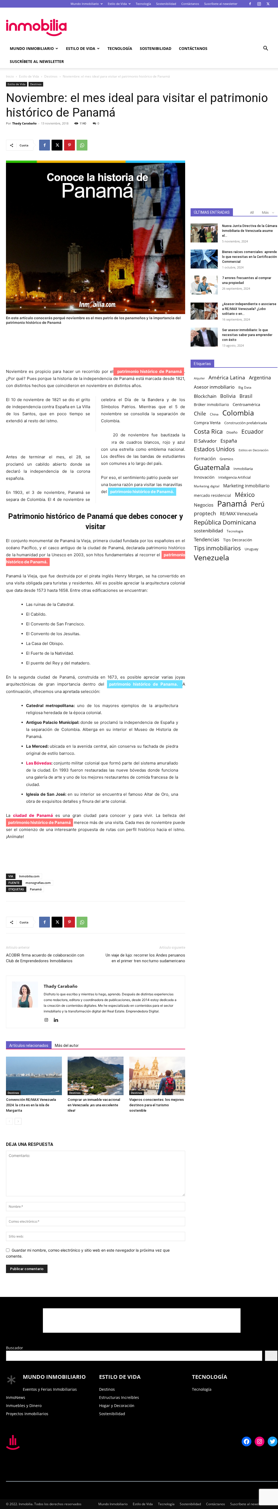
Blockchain (205, 396)
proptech (205, 513)
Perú (257, 504)
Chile (200, 414)
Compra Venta (207, 422)
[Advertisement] (173, 27)
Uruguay (251, 548)
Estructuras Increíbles (119, 1397)
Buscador (14, 1347)
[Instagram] (259, 4)
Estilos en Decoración (253, 450)
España (228, 441)
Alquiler (199, 378)
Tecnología (143, 4)
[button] (265, 49)
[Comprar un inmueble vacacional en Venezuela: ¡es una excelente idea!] (96, 1076)
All (252, 212)
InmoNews (15, 1397)
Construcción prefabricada (245, 422)
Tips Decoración (237, 539)
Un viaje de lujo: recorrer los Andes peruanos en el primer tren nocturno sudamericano (145, 958)
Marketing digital (206, 486)
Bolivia (228, 396)
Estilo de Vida (117, 4)
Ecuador (252, 431)
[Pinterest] (69, 145)
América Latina (226, 378)
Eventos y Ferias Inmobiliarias (50, 1389)
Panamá (36, 889)
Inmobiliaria (243, 468)
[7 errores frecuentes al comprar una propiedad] (204, 285)
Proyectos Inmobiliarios (27, 1413)
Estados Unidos (214, 449)
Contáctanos (190, 4)
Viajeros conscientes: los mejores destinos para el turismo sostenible (156, 1105)
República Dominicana (225, 522)
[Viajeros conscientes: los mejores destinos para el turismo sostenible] (157, 1076)
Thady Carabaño (24, 123)
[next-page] (18, 1121)
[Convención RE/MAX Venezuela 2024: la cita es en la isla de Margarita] (34, 1076)
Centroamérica (246, 404)
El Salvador (205, 441)
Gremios (226, 459)
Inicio (10, 76)
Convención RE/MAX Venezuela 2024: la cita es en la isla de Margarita (31, 1105)
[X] (268, 4)
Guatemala (212, 467)
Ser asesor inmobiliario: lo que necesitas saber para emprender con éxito (247, 335)
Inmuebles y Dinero (24, 1405)
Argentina (260, 378)
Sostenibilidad (166, 4)
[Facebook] (250, 4)
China (214, 414)
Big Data (244, 387)
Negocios (203, 505)
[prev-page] (9, 1121)
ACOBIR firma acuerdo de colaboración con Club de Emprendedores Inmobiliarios (45, 958)
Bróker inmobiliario (211, 404)
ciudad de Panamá (33, 815)
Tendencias (206, 539)
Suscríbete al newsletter (220, 4)
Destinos (51, 76)
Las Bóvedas (38, 763)
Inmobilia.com (29, 876)
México (245, 494)
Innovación (204, 477)
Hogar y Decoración (116, 1405)
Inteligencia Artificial (234, 477)
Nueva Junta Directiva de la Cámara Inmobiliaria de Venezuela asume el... (249, 231)
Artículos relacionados (28, 1045)
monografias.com (38, 883)
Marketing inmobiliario (246, 486)
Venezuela (211, 557)
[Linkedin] (57, 1020)
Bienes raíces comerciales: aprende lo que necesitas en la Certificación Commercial (249, 257)
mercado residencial (212, 495)
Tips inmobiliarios (217, 548)
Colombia (238, 413)
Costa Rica (208, 431)
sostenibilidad (208, 530)
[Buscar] (271, 1356)
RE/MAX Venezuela (239, 514)
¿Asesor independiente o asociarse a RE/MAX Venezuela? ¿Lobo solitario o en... (249, 309)
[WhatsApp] (82, 145)
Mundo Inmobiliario (85, 4)
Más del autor (67, 1045)
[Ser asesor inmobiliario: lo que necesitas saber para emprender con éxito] (204, 337)
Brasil (245, 396)
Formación (205, 459)
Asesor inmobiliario (214, 387)
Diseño (232, 432)
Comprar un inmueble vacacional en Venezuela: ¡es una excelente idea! (94, 1105)
